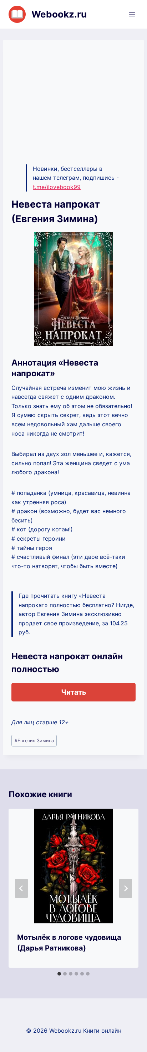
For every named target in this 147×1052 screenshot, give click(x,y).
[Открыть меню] (131, 14)
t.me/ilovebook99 (57, 186)
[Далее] (125, 888)
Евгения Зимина (34, 740)
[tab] (59, 974)
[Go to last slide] (21, 888)
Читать (73, 692)
